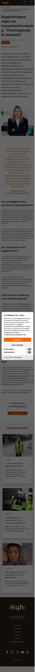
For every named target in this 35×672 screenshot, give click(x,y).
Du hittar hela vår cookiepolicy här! (15, 334)
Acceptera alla (17, 339)
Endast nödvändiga (17, 345)
